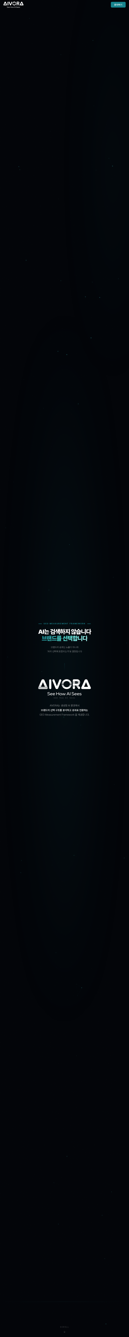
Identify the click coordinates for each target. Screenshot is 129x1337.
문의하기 (118, 5)
